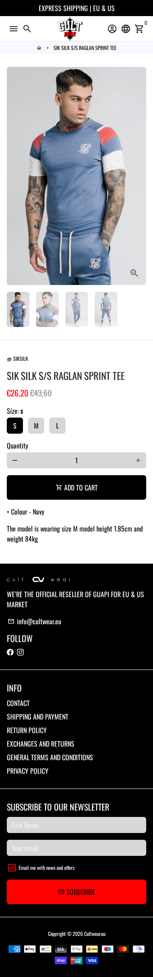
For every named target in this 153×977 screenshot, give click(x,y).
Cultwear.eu (94, 933)
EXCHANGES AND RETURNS (40, 744)
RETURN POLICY (27, 730)
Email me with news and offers (46, 867)
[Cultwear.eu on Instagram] (20, 652)
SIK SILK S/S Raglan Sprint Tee (85, 47)
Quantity (17, 445)
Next (138, 176)
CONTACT (18, 703)
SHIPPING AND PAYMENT (37, 716)
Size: (15, 411)
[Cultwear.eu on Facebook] (10, 652)
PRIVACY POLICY (27, 771)
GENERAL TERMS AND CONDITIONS (50, 757)
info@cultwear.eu (34, 621)
